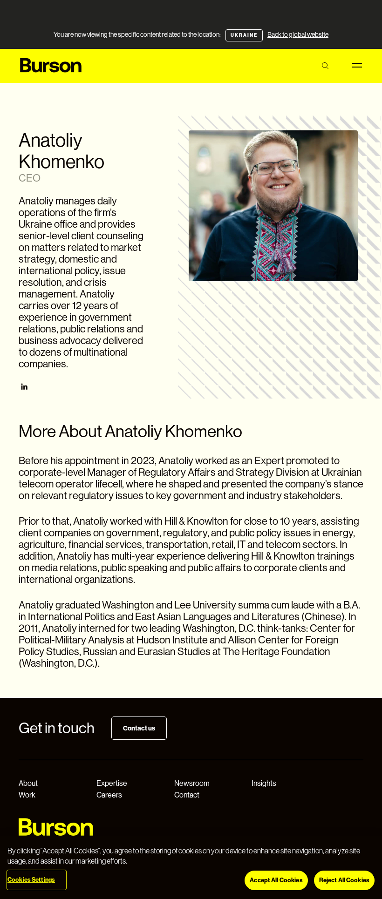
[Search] (324, 65)
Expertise (111, 783)
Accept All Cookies (276, 880)
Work (27, 795)
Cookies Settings (31, 879)
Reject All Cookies (344, 880)
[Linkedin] (24, 387)
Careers (109, 795)
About (28, 783)
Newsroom (192, 783)
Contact (186, 795)
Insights (264, 783)
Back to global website (297, 34)
